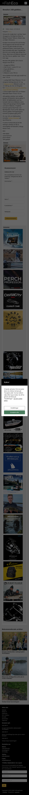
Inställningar (14, 408)
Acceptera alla (14, 412)
